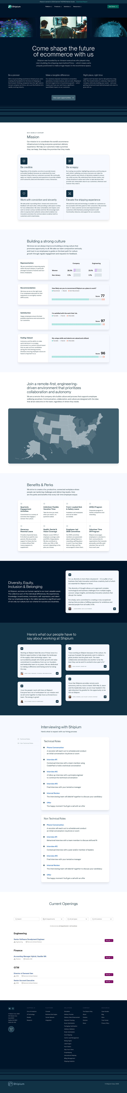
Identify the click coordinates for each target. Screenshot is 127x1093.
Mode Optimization (69, 1032)
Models (29, 1017)
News (84, 1023)
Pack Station (67, 1046)
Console (48, 1011)
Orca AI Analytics (31, 1011)
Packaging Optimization (70, 1026)
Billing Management (69, 1058)
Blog (103, 1014)
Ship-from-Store (69, 1049)
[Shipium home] (16, 6)
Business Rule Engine (51, 1014)
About (84, 1014)
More (103, 1017)
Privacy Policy (105, 1023)
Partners (85, 1020)
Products (57, 6)
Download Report (81, 2)
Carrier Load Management (71, 1038)
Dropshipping (68, 1052)
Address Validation (69, 1029)
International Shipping (70, 1055)
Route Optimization (69, 1023)
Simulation (67, 1011)
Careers (85, 1017)
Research (29, 1020)
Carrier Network (50, 1017)
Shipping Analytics (69, 1061)
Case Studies (105, 1011)
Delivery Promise (68, 1014)
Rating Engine (68, 1041)
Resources (76, 6)
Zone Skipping (68, 1035)
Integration (48, 1020)
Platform (48, 6)
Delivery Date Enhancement (72, 1017)
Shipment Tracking (69, 1020)
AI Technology (31, 1014)
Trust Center (105, 1020)
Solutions (67, 6)
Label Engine (67, 1043)
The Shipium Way (88, 1011)
